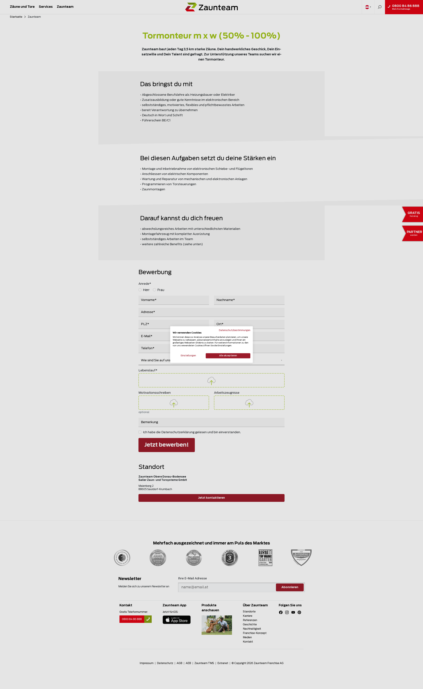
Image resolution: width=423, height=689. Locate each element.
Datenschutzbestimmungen (234, 330)
